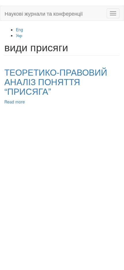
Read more (14, 102)
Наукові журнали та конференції (44, 13)
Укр (19, 35)
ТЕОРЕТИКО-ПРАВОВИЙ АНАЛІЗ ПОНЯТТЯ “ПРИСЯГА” (55, 81)
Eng (19, 29)
